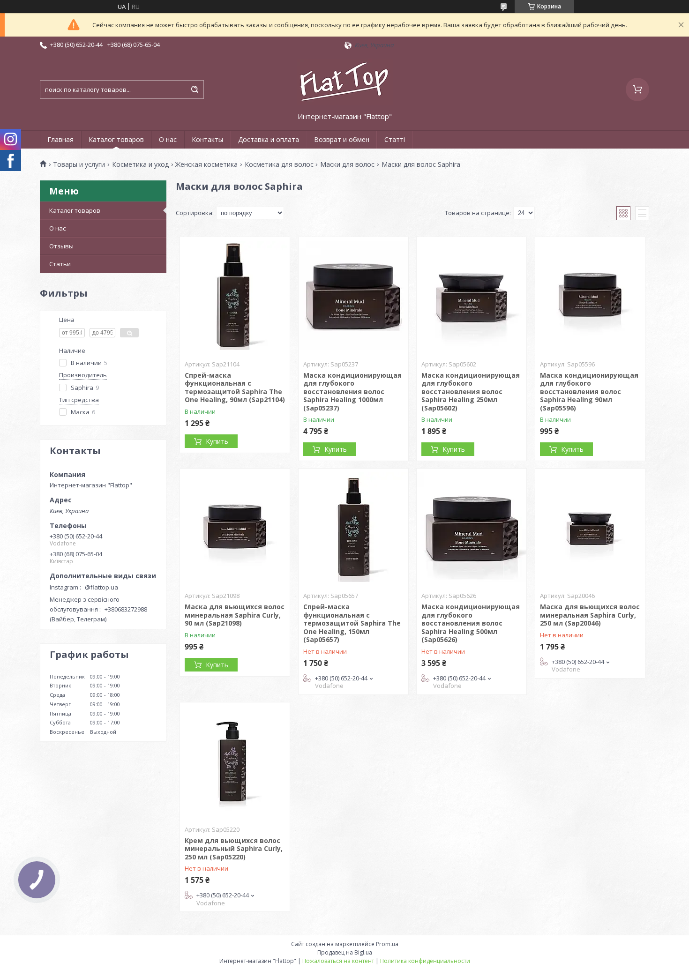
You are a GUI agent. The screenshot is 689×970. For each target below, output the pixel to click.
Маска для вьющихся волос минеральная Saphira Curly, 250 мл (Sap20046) (590, 614)
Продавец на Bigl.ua (344, 952)
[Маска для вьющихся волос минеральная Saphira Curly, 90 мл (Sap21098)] (235, 527)
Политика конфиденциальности (425, 961)
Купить (217, 441)
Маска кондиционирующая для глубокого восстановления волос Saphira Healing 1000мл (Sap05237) (352, 391)
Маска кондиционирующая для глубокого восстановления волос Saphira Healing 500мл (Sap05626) (470, 623)
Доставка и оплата (268, 139)
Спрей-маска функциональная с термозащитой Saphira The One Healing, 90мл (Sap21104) (235, 387)
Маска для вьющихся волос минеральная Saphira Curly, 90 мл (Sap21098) (235, 614)
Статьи (60, 264)
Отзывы (61, 246)
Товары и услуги (79, 164)
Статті (394, 139)
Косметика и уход (140, 164)
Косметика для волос (279, 164)
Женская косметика (206, 164)
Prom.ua (387, 944)
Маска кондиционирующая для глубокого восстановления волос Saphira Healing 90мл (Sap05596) (589, 391)
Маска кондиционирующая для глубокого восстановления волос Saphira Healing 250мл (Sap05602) (470, 391)
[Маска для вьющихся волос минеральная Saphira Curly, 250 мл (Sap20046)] (590, 527)
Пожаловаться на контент (338, 961)
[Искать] (194, 89)
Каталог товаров (116, 139)
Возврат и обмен (341, 139)
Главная (60, 139)
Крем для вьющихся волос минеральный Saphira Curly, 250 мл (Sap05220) (234, 848)
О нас (168, 139)
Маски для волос (347, 164)
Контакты (207, 139)
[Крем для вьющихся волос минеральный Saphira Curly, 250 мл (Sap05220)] (235, 761)
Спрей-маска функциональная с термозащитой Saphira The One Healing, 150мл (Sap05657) (352, 623)
